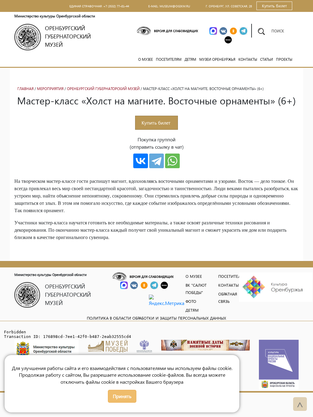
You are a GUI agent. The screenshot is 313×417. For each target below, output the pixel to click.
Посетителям (169, 59)
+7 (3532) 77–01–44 (116, 6)
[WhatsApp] (172, 161)
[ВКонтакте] (140, 161)
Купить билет (274, 5)
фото (191, 301)
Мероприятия (50, 88)
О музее (145, 59)
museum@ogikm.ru (175, 6)
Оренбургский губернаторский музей (103, 88)
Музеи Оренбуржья (217, 59)
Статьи (266, 59)
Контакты (247, 59)
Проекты (284, 59)
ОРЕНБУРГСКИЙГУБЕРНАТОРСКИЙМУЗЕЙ (68, 36)
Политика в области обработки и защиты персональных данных (156, 318)
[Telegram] (156, 161)
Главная (25, 88)
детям (192, 310)
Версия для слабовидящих (176, 31)
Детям (190, 59)
